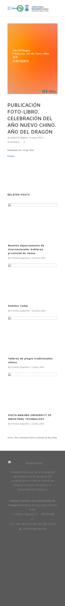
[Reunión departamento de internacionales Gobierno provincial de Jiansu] (32, 221)
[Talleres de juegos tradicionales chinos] (32, 334)
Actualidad (13, 142)
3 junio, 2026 (38, 424)
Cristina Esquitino (20, 258)
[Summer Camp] (32, 282)
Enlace (11, 156)
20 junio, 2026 (38, 311)
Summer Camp (18, 305)
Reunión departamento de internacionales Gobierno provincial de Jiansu (26, 249)
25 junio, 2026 (38, 258)
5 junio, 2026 (38, 367)
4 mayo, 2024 (36, 137)
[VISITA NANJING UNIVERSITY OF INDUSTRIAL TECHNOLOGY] (32, 391)
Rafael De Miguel (19, 137)
